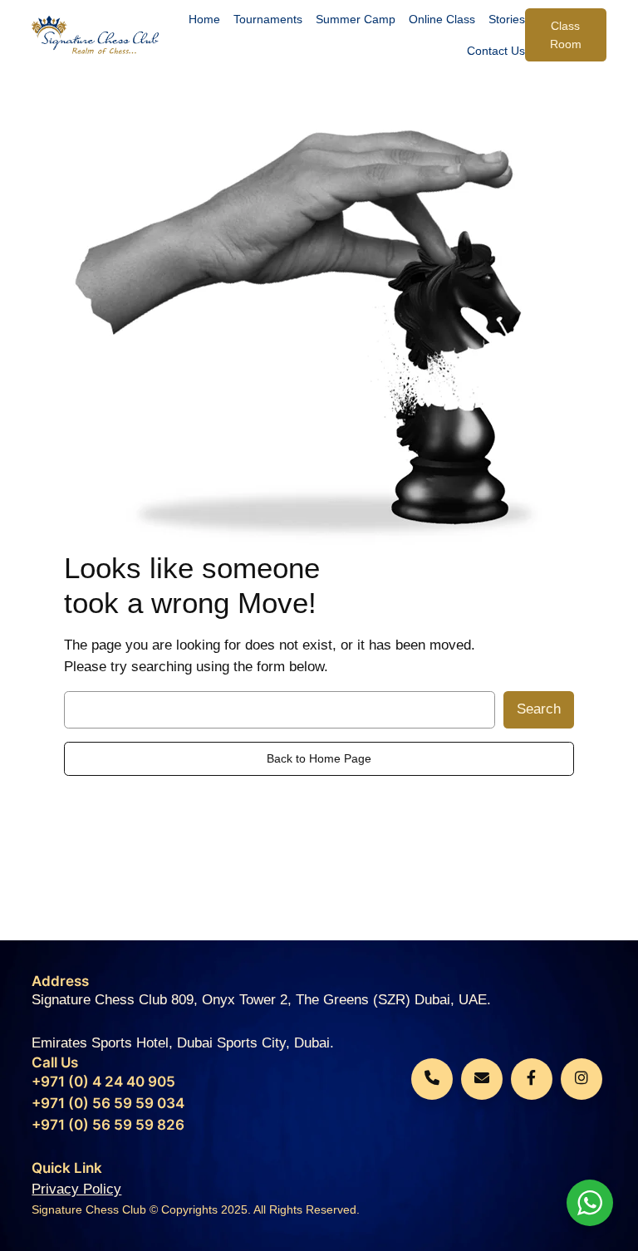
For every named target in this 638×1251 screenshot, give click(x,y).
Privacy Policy (76, 1189)
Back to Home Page (319, 758)
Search (539, 709)
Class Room (566, 35)
